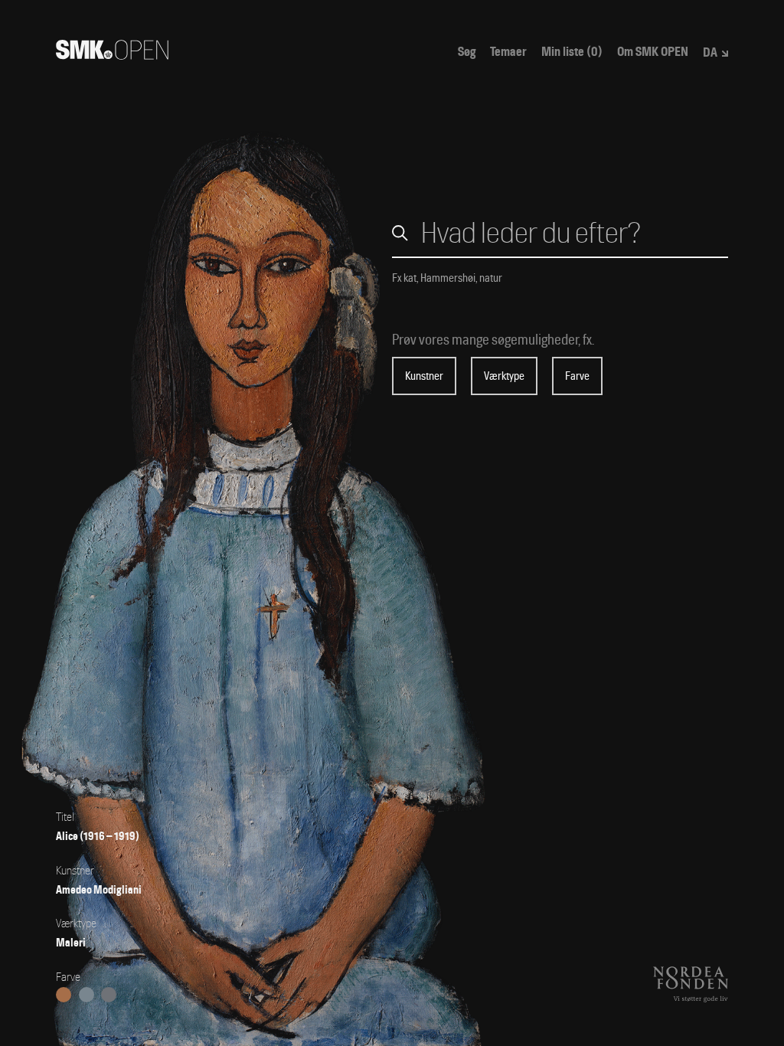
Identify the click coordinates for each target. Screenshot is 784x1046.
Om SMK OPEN (652, 52)
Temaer (508, 52)
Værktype (504, 376)
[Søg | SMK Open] (112, 55)
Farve (577, 376)
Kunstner (424, 376)
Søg (466, 52)
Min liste (572, 52)
